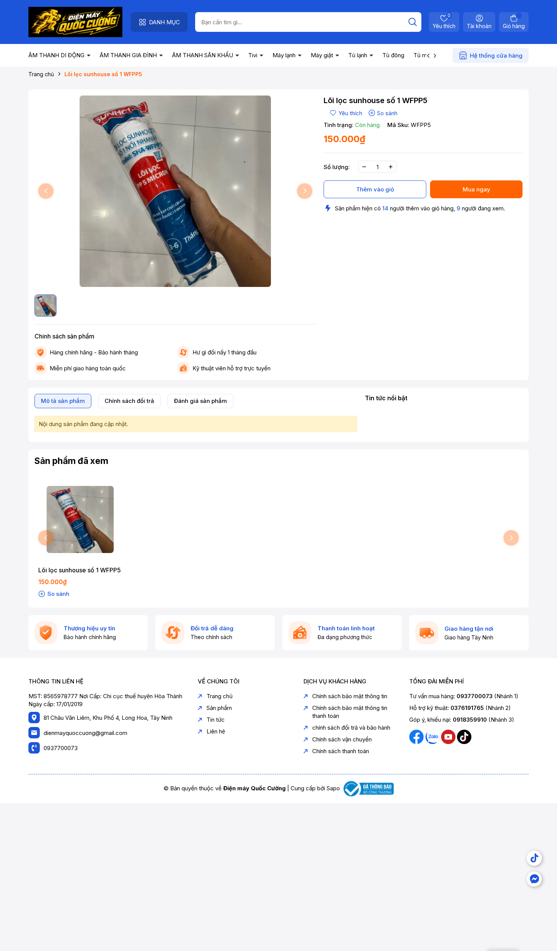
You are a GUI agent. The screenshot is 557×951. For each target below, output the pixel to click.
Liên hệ (216, 731)
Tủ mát (422, 55)
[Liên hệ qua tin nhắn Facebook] (534, 879)
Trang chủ (220, 696)
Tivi (253, 55)
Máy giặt (323, 55)
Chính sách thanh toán (340, 751)
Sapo (333, 788)
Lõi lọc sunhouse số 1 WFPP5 (79, 570)
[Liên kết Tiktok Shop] (534, 858)
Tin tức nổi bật (386, 398)
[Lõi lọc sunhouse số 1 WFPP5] (80, 520)
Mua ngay (476, 189)
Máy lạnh (284, 55)
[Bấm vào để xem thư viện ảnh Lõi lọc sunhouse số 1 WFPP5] (175, 191)
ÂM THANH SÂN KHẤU (203, 55)
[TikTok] (464, 736)
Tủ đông (393, 55)
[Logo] (75, 21)
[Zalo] (433, 736)
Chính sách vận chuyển (342, 739)
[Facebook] (417, 736)
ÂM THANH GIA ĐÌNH (129, 55)
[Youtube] (449, 736)
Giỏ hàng (514, 26)
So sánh (387, 113)
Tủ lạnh (358, 55)
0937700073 (61, 748)
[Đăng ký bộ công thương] (367, 788)
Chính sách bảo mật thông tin (349, 696)
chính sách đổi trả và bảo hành (351, 727)
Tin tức (216, 719)
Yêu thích (444, 21)
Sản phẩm (219, 707)
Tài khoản (479, 26)
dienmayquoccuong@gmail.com (85, 732)
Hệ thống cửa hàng (496, 55)
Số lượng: (337, 167)
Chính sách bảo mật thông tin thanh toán (349, 711)
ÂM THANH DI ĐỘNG (57, 55)
